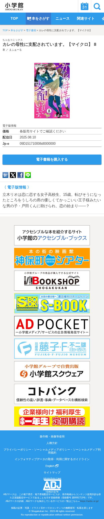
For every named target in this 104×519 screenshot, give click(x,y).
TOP (5, 30)
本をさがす (17, 30)
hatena (5, 175)
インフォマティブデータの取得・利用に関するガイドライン (52, 459)
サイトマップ (52, 472)
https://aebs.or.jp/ (89, 501)
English (50, 465)
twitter (13, 175)
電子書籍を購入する (52, 159)
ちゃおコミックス (13, 40)
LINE (28, 175)
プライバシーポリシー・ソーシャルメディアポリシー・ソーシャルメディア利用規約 (52, 451)
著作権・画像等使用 (52, 436)
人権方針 (52, 442)
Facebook (20, 175)
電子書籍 (31, 30)
